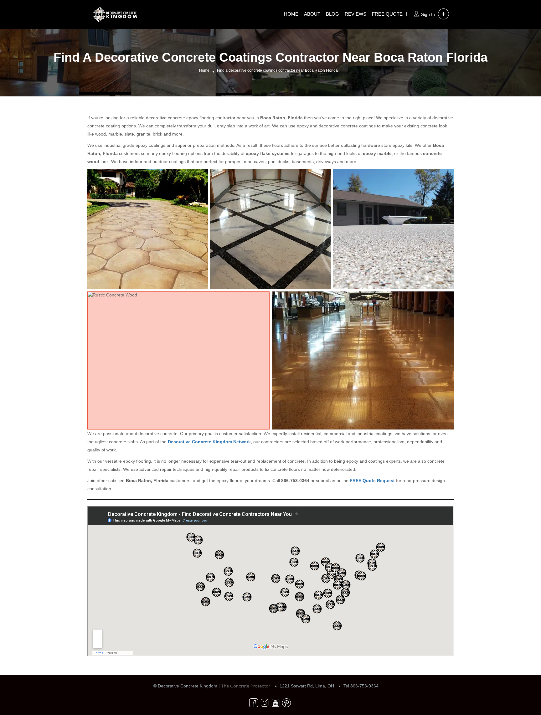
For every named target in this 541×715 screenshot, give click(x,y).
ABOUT (312, 14)
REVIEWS (355, 14)
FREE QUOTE (387, 14)
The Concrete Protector (245, 686)
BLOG (332, 14)
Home (204, 70)
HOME (291, 14)
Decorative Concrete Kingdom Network (209, 441)
